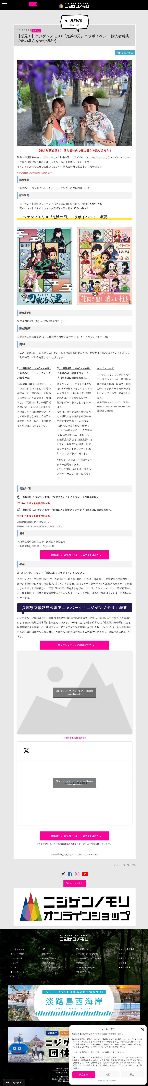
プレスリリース (83, 972)
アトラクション (17, 949)
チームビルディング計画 (87, 954)
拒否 (108, 1074)
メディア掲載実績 (126, 949)
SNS (120, 954)
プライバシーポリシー (106, 1080)
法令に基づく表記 (126, 958)
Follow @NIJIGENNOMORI (75, 738)
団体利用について (84, 949)
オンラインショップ (19, 972)
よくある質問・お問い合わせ (89, 958)
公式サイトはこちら (74, 554)
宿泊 (12, 976)
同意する (83, 1074)
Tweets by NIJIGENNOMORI (74, 783)
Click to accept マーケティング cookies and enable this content (74, 692)
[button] (142, 1029)
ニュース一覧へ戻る (126, 865)
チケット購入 (76, 883)
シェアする (127, 52)
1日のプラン (47, 949)
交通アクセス (48, 963)
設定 (132, 1074)
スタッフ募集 (124, 967)
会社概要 (122, 963)
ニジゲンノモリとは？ (52, 967)
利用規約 (80, 963)
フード (13, 967)
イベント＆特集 (17, 954)
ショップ (14, 963)
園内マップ (47, 954)
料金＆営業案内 (49, 958)
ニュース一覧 (16, 958)
